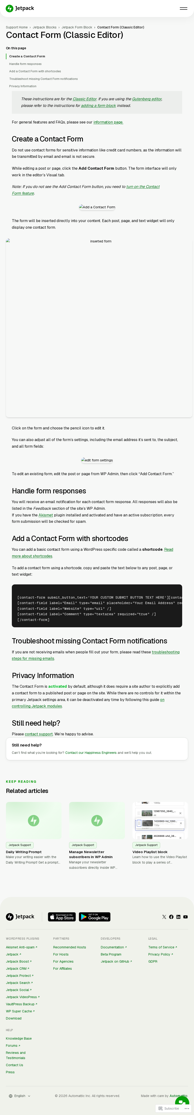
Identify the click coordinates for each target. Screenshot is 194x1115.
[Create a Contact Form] (87, 139)
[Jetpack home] (20, 8)
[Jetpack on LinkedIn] (178, 916)
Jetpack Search (18, 983)
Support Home (17, 27)
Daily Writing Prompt (24, 852)
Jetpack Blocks (45, 27)
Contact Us (14, 1065)
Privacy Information (22, 86)
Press (10, 1072)
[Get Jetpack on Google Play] (94, 917)
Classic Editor (85, 98)
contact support (39, 734)
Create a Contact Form (27, 56)
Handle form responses (25, 64)
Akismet (46, 515)
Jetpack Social (17, 990)
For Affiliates (62, 968)
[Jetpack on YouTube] (185, 916)
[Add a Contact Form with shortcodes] (132, 539)
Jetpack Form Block (77, 27)
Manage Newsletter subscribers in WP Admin (91, 854)
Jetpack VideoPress (21, 997)
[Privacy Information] (78, 676)
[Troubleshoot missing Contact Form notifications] (171, 641)
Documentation (112, 947)
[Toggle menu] (183, 8)
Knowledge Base (19, 1038)
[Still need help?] (64, 724)
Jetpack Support (20, 845)
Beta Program (111, 954)
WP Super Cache (19, 1011)
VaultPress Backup (20, 1004)
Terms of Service (161, 947)
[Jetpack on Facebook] (171, 916)
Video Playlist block (150, 852)
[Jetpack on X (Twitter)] (164, 916)
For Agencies (63, 961)
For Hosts (61, 954)
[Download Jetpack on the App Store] (62, 917)
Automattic (178, 1096)
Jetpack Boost (17, 961)
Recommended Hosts (69, 947)
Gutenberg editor (146, 98)
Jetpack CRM (16, 968)
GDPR (152, 961)
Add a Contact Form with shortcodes (35, 71)
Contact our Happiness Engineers (91, 753)
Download (14, 1018)
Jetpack (12, 954)
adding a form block (98, 105)
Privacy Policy (159, 954)
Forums (12, 1045)
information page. (108, 122)
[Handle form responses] (90, 491)
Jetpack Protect (18, 976)
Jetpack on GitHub (115, 961)
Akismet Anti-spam (20, 947)
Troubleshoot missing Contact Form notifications (43, 79)
